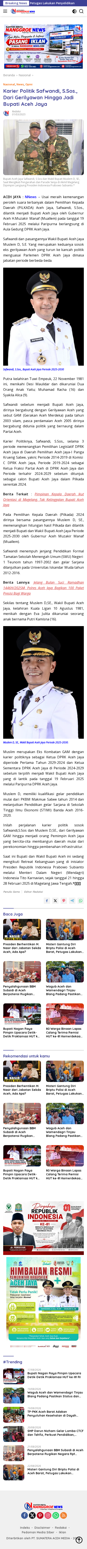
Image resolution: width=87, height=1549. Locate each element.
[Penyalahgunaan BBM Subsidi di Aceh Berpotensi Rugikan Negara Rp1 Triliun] (22, 971)
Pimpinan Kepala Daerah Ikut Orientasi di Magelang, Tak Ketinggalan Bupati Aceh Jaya (43, 499)
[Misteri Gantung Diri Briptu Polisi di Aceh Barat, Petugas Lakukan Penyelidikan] (65, 929)
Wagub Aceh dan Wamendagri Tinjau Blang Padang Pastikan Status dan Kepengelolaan (63, 990)
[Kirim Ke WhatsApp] (80, 901)
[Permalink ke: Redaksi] (6, 112)
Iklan (62, 1532)
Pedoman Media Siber (38, 1532)
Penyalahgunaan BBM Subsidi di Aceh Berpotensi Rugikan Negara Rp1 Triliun (19, 990)
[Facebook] (24, 1515)
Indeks (25, 1528)
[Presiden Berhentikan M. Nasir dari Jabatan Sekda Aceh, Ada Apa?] (22, 929)
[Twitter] (32, 1515)
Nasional (9, 84)
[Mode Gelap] (74, 11)
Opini (29, 84)
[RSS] (63, 1515)
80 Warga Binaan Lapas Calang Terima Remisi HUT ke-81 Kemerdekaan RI (64, 1032)
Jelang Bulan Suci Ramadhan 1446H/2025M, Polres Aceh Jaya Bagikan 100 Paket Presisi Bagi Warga (43, 587)
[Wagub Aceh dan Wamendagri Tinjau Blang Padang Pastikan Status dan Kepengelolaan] (65, 971)
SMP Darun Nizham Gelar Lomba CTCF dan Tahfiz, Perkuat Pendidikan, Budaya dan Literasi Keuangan (55, 1433)
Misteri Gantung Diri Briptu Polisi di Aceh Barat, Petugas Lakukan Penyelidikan (64, 948)
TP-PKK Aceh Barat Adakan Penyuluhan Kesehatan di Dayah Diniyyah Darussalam (51, 1413)
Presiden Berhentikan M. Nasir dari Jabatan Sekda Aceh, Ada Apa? (22, 948)
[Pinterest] (40, 1515)
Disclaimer (42, 1528)
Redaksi (16, 111)
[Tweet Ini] (55, 901)
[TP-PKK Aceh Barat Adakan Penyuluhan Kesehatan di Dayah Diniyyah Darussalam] (13, 1415)
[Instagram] (48, 1515)
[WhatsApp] (55, 1515)
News (20, 84)
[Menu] (6, 11)
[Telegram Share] (72, 901)
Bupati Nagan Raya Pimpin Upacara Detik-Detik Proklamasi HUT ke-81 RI (22, 1032)
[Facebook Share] (47, 901)
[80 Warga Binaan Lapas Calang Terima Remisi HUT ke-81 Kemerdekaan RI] (65, 1014)
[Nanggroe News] (22, 11)
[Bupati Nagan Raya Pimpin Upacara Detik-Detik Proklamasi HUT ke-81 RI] (22, 1014)
